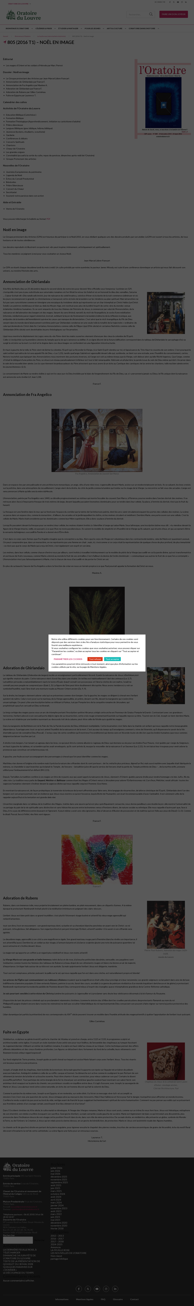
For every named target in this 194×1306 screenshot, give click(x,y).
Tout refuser (95, 659)
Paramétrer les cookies (68, 659)
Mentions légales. (98, 667)
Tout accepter (112, 659)
